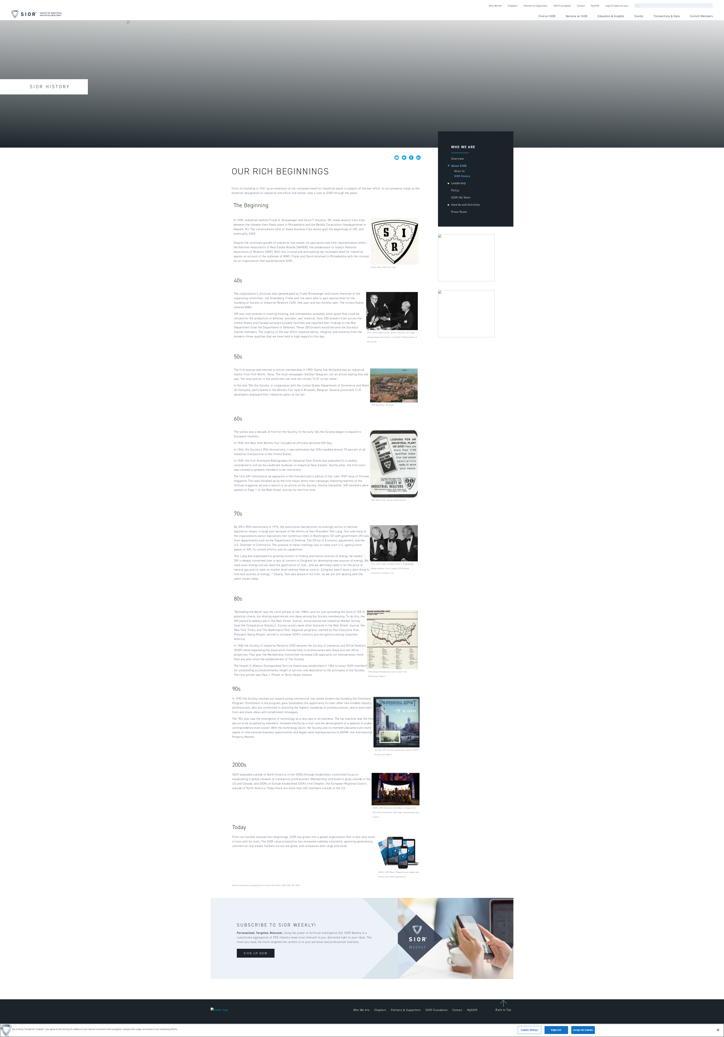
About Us (459, 171)
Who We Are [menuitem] (495, 5)
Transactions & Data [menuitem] (666, 16)
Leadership (458, 183)
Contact (457, 1010)
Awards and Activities (465, 205)
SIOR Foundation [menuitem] (562, 5)
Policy (455, 190)
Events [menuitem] (638, 16)
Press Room (459, 212)
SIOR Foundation (436, 1010)
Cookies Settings (529, 1030)
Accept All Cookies (583, 1030)
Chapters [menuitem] (513, 5)
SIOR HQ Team (461, 197)
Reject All (556, 1030)
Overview (457, 159)
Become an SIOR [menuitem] (577, 16)
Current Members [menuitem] (701, 16)
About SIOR (459, 166)
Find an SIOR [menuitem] (547, 16)
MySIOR (472, 1010)
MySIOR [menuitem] (595, 5)
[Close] (718, 1030)
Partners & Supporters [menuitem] (535, 5)
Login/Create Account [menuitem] (616, 5)
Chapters (380, 1010)
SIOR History (462, 176)
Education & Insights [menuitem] (611, 16)
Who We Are (361, 1010)
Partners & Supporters (406, 1010)
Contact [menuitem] (581, 5)
